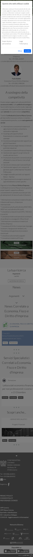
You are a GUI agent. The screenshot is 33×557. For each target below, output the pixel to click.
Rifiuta (20, 51)
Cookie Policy (25, 37)
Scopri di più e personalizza (7, 42)
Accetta (27, 51)
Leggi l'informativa (23, 42)
